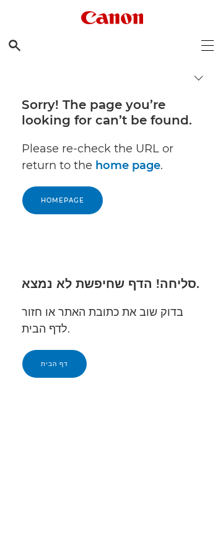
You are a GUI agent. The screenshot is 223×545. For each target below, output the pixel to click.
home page (127, 165)
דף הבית (54, 364)
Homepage (62, 200)
